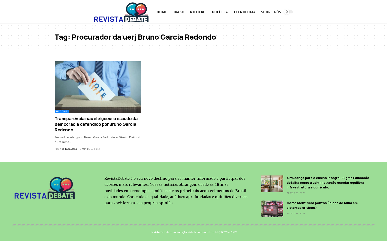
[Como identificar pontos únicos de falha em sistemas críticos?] (272, 209)
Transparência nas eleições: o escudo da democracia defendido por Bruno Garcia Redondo (96, 124)
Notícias (61, 111)
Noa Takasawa (68, 149)
